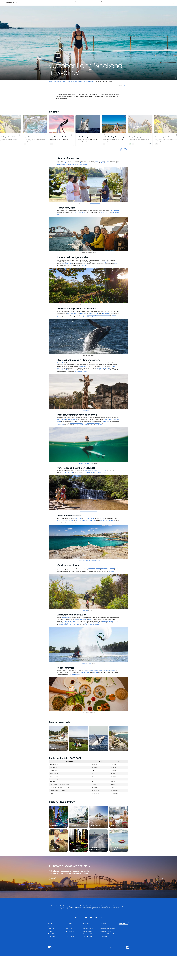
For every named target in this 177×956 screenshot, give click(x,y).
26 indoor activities (75, 674)
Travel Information (88, 926)
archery (84, 622)
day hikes (102, 518)
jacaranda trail (67, 263)
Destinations (69, 926)
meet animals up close (81, 371)
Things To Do (69, 928)
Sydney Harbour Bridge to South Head (86, 520)
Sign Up (53, 878)
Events (67, 933)
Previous (121, 149)
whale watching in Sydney (89, 316)
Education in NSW (87, 936)
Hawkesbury (103, 212)
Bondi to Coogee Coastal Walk (65, 520)
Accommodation (70, 936)
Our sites (103, 923)
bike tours (112, 568)
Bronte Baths (99, 424)
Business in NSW (87, 933)
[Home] (10, 2)
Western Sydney (66, 617)
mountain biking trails (101, 568)
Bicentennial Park (97, 622)
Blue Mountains (102, 472)
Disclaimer (51, 928)
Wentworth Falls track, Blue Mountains (88, 511)
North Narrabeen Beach (84, 463)
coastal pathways (89, 518)
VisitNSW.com (104, 926)
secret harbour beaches (76, 423)
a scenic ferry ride (114, 210)
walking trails (78, 518)
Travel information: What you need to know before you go (67, 81)
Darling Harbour (83, 366)
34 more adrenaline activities (91, 624)
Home (50, 81)
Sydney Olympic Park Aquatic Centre (69, 624)
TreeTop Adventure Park (80, 619)
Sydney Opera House (66, 162)
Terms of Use (51, 936)
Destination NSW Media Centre (108, 933)
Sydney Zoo (65, 369)
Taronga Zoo (60, 362)
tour (108, 161)
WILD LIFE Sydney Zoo (103, 368)
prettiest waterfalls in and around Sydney (95, 470)
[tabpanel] (88, 40)
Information (86, 923)
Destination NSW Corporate (107, 928)
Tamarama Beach (81, 560)
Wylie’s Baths (84, 424)
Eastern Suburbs (61, 419)
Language (123, 923)
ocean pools (60, 424)
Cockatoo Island (99, 161)
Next (125, 149)
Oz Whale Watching (105, 315)
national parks (111, 571)
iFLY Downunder (85, 672)
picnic (115, 263)
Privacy (50, 931)
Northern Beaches (72, 419)
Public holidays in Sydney (88, 81)
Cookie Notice (51, 933)
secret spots (84, 265)
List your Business (87, 931)
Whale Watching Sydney (93, 315)
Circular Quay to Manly (79, 212)
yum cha (95, 672)
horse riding (76, 569)
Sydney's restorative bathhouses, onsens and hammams (100, 670)
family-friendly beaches (93, 423)
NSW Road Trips (70, 931)
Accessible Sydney (88, 928)
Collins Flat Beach (68, 472)
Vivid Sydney (103, 936)
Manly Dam (85, 610)
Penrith (90, 619)
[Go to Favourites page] (173, 2)
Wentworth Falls (90, 472)
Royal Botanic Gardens (107, 162)
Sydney (50, 923)
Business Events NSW (106, 931)
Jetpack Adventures (70, 621)
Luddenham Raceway (107, 621)
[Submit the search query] (76, 2)
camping (84, 569)
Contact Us (51, 926)
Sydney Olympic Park (67, 622)
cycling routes (91, 568)
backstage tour (79, 162)
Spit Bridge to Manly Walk (107, 520)
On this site (69, 923)
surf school (106, 421)
